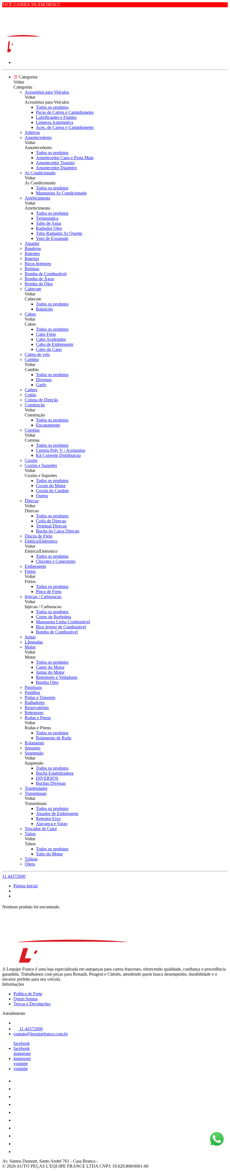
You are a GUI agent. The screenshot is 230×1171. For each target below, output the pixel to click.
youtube (20, 1063)
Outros (42, 495)
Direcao (32, 500)
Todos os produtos (52, 107)
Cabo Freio (46, 334)
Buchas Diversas (51, 783)
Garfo (41, 384)
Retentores (34, 712)
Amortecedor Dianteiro (56, 167)
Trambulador (36, 788)
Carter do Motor (50, 667)
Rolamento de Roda (53, 737)
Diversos (44, 379)
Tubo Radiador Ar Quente (59, 233)
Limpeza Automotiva (54, 122)
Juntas (30, 637)
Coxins (31, 460)
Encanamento (48, 425)
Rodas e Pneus (38, 717)
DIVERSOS (47, 778)
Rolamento (34, 742)
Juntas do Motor (50, 672)
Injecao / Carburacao (43, 596)
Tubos (30, 833)
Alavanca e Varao (51, 823)
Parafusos (33, 687)
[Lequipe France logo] (23, 52)
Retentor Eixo (48, 818)
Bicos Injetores (38, 263)
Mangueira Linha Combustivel (63, 621)
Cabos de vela (37, 354)
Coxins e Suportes (41, 465)
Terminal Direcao (51, 526)
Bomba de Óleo (39, 283)
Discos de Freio (38, 536)
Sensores (32, 748)
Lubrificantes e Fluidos (56, 117)
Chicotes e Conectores (55, 561)
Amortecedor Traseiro (55, 162)
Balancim (44, 309)
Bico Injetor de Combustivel (61, 626)
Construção (35, 404)
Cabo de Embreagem (54, 344)
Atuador (32, 243)
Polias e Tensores (40, 697)
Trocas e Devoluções (31, 1003)
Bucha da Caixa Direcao (57, 531)
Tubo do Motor (49, 853)
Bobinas (32, 268)
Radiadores (35, 702)
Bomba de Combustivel (57, 632)
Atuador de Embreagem (57, 813)
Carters (31, 389)
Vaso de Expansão (52, 238)
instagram (22, 1053)
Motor (30, 647)
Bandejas (33, 248)
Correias (32, 430)
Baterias (32, 258)
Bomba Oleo (47, 682)
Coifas (30, 394)
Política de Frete (27, 993)
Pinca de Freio (48, 591)
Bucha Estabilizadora (54, 773)
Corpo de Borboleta (53, 616)
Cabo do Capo (49, 349)
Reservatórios (37, 707)
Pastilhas (32, 692)
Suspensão (34, 753)
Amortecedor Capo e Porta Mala (64, 157)
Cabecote (33, 288)
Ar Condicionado (40, 172)
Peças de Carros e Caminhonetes (65, 112)
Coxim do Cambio (52, 490)
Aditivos (32, 132)
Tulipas (31, 859)
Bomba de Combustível (45, 273)
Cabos (30, 314)
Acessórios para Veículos (47, 92)
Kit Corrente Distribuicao (58, 455)
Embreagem (35, 566)
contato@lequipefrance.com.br (40, 1033)
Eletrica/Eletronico (41, 541)
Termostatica (47, 218)
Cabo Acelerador (51, 339)
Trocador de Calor (41, 828)
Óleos (30, 864)
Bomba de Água (39, 278)
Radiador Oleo (49, 228)
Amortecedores (38, 137)
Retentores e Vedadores (56, 677)
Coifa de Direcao (51, 521)
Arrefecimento (37, 198)
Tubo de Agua (48, 223)
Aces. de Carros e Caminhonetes (65, 127)
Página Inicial (25, 885)
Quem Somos (25, 998)
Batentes (32, 253)
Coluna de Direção (41, 399)
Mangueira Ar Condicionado (61, 193)
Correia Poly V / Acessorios (60, 450)
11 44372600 (14, 876)
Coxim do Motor (51, 485)
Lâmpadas (34, 642)
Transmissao (36, 793)
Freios (30, 571)
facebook (21, 1043)
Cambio (32, 359)
